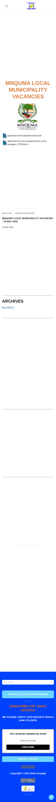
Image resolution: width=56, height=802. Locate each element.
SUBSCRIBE (28, 747)
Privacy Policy (28, 759)
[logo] (31, 6)
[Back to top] (51, 797)
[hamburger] (6, 6)
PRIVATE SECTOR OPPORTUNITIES (28, 694)
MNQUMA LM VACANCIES (24, 213)
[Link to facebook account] (22, 767)
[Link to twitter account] (26, 767)
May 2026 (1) (8, 307)
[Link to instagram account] (29, 767)
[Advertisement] (28, 48)
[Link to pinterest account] (33, 767)
